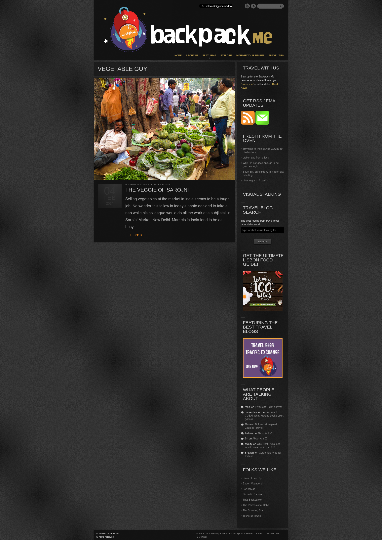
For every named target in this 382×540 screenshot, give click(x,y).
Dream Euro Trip (252, 478)
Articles (259, 533)
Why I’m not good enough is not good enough (261, 164)
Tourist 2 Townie (252, 516)
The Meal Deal (272, 533)
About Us (192, 55)
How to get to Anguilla (255, 180)
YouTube (247, 6)
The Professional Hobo (256, 505)
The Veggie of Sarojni (157, 190)
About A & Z (264, 433)
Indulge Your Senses (250, 55)
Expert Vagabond (252, 483)
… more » (133, 234)
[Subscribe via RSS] (248, 123)
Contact (203, 536)
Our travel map (212, 533)
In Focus (147, 184)
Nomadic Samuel (252, 494)
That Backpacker (252, 499)
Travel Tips (276, 55)
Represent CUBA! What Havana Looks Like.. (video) (264, 415)
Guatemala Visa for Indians (263, 454)
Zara (168, 184)
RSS (253, 6)
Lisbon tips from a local (256, 157)
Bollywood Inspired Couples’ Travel (261, 425)
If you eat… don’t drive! (268, 407)
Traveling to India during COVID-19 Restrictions (263, 150)
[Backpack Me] (191, 30)
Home (178, 55)
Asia (139, 184)
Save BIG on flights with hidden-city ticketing (263, 173)
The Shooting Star (253, 510)
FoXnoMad (249, 489)
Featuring (209, 55)
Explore (226, 55)
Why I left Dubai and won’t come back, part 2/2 (262, 445)
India (156, 184)
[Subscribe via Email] (262, 123)
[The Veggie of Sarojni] (164, 129)
